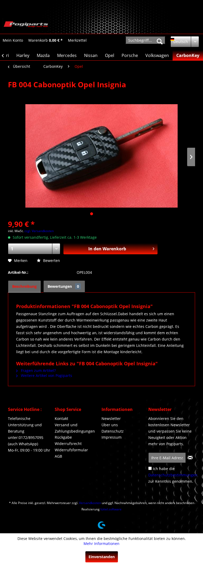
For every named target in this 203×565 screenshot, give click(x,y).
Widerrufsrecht (68, 443)
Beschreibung (24, 286)
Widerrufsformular (71, 449)
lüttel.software (111, 509)
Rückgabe (63, 437)
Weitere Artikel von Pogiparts (46, 375)
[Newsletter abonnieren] (190, 457)
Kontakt (61, 418)
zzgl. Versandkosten (39, 231)
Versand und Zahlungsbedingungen (75, 428)
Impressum (112, 437)
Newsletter (111, 418)
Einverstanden (102, 556)
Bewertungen (63, 286)
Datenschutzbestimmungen (172, 474)
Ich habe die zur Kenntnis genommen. (172, 475)
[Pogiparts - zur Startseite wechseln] (26, 24)
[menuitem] (13, 40)
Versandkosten (90, 503)
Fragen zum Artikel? (38, 370)
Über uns (110, 424)
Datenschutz (113, 431)
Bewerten (51, 260)
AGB (58, 456)
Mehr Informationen (101, 543)
